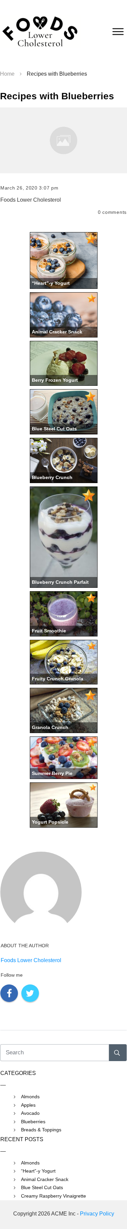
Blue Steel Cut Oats (42, 1187)
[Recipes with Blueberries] (63, 140)
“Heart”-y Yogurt (38, 1171)
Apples (28, 1105)
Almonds (30, 1096)
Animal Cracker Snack (44, 1179)
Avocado (30, 1113)
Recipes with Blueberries (57, 96)
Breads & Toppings (41, 1129)
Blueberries (33, 1121)
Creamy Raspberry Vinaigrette (53, 1196)
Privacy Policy (97, 1214)
